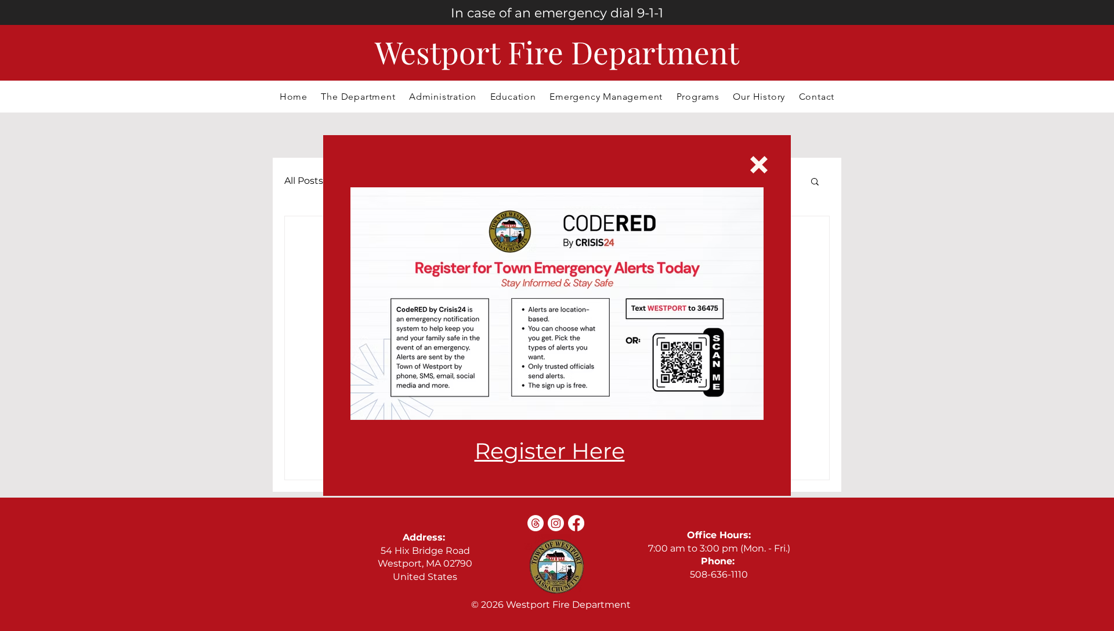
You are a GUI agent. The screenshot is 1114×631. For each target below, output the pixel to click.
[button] (759, 164)
